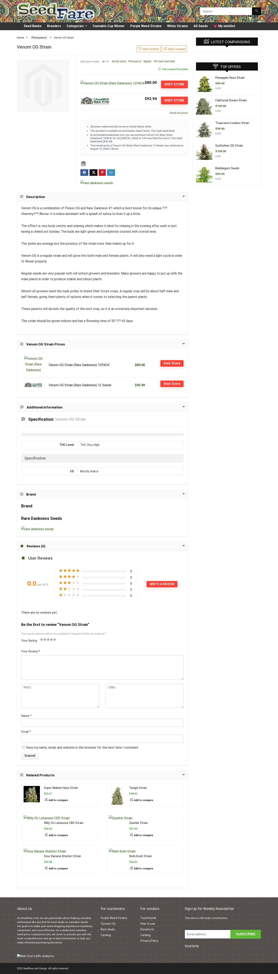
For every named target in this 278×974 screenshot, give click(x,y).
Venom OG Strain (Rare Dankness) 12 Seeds (80, 385)
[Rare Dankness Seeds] (96, 183)
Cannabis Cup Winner (109, 26)
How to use (147, 923)
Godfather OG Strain (229, 145)
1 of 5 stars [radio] (41, 639)
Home (20, 37)
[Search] (256, 11)
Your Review (30, 651)
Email (26, 732)
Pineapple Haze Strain (230, 78)
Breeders (54, 26)
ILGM (218, 88)
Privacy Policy (149, 940)
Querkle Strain (138, 823)
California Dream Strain (231, 100)
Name (26, 716)
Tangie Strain (138, 788)
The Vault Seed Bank (164, 61)
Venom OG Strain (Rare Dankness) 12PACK (79, 365)
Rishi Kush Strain (140, 856)
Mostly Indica (119, 61)
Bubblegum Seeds (227, 168)
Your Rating (29, 640)
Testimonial (148, 918)
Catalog (106, 935)
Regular (147, 61)
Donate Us (147, 929)
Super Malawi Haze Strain (61, 788)
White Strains (177, 26)
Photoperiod (39, 37)
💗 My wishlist (224, 26)
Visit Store (174, 84)
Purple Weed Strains (146, 26)
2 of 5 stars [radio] (43, 639)
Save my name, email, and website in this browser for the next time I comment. (82, 747)
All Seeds (201, 26)
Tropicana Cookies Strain (232, 123)
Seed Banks (33, 26)
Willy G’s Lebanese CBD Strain (63, 823)
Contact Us (108, 923)
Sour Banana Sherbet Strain (62, 856)
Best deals (108, 929)
